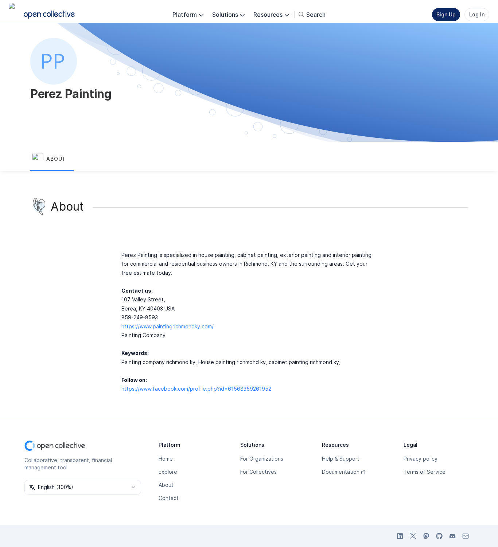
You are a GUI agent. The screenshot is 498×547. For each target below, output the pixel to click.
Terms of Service (425, 472)
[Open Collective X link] (413, 536)
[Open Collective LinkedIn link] (400, 536)
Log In (477, 14)
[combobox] (82, 487)
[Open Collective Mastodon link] (426, 536)
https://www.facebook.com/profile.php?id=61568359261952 (196, 389)
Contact (169, 498)
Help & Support (340, 459)
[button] (52, 159)
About (166, 485)
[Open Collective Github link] (439, 536)
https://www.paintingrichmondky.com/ (167, 326)
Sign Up (446, 14)
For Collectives (258, 472)
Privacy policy (420, 459)
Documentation (340, 472)
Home (166, 459)
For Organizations (261, 459)
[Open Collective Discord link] (452, 536)
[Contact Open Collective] (465, 536)
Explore (168, 472)
